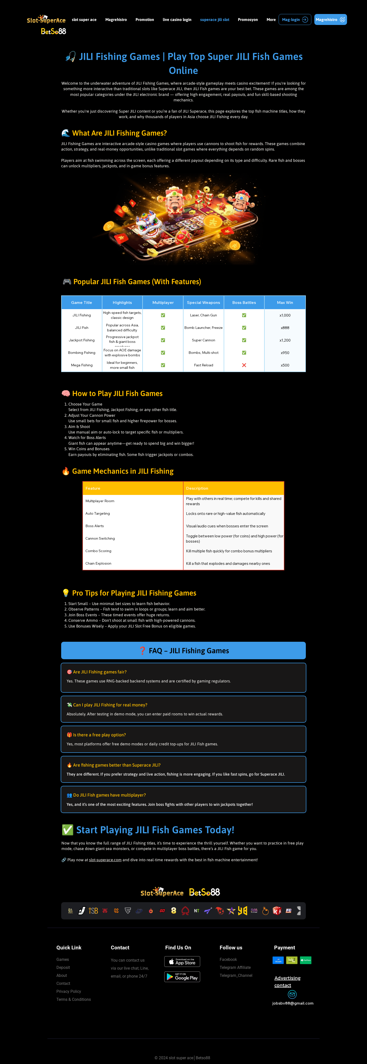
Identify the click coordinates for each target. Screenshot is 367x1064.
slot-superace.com (105, 859)
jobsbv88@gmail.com (293, 1003)
